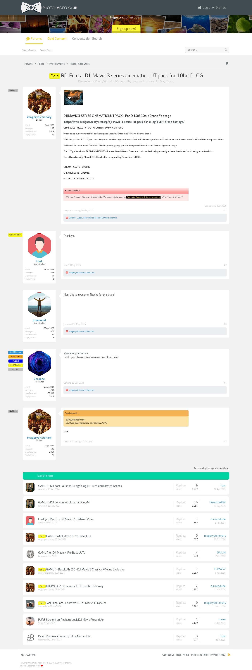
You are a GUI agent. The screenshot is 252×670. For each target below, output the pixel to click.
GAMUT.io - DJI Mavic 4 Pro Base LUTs (61, 553)
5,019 (51, 396)
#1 (225, 210)
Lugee (79, 217)
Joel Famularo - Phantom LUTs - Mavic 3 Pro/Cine (76, 603)
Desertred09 (217, 502)
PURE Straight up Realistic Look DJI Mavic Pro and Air (71, 620)
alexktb (41, 523)
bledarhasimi (43, 640)
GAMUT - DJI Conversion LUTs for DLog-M (63, 502)
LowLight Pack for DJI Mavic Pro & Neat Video (66, 519)
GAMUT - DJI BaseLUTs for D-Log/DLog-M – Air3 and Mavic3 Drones (80, 486)
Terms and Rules (200, 654)
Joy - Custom (28, 654)
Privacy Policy (217, 654)
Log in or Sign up (215, 7)
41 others (104, 217)
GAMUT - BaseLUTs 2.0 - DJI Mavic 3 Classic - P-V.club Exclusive (85, 569)
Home (186, 654)
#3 (225, 324)
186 (52, 128)
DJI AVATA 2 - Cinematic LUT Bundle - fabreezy (74, 586)
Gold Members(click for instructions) (143, 197)
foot (65, 265)
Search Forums (29, 50)
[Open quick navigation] (226, 63)
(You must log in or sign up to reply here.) (211, 468)
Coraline (67, 383)
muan (222, 619)
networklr (42, 489)
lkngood (41, 556)
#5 (225, 441)
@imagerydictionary (76, 353)
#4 (225, 383)
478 (52, 331)
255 (52, 273)
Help (178, 654)
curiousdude (218, 519)
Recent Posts (46, 50)
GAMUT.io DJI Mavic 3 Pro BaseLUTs (68, 536)
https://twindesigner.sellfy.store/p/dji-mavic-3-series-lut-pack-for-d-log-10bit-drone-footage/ (124, 122)
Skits (40, 623)
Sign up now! (126, 29)
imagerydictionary (143, 81)
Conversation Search (87, 39)
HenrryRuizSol (89, 217)
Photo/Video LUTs (106, 81)
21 (53, 135)
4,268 (51, 390)
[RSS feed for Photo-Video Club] (229, 654)
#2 (225, 265)
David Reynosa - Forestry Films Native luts (64, 636)
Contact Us (168, 654)
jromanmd (68, 324)
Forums (36, 39)
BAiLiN (221, 552)
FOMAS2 (220, 569)
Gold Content (57, 39)
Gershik (72, 217)
